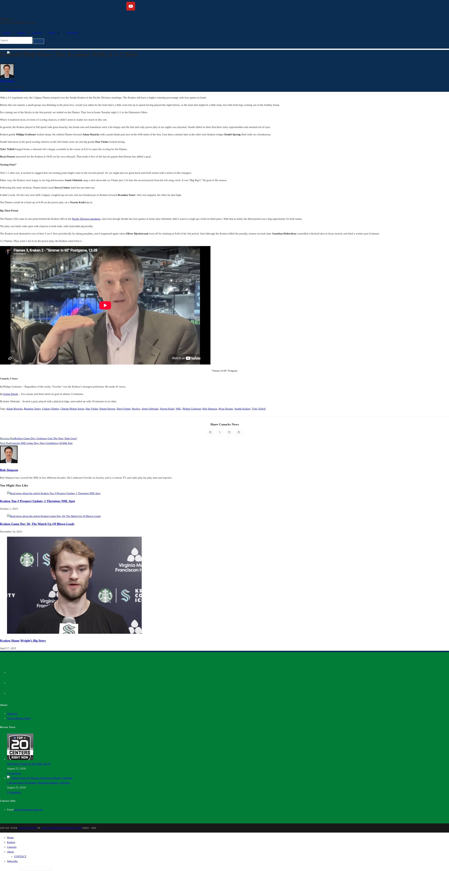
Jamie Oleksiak (150, 408)
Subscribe (72, 32)
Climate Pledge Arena (72, 408)
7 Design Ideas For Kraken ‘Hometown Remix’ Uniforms (38, 782)
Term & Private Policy (19, 718)
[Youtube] (130, 6)
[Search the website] (22, 40)
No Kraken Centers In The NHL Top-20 (29, 763)
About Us (12, 713)
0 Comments (14, 773)
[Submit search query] (38, 41)
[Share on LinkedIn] (229, 432)
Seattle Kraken (14, 90)
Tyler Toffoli (259, 408)
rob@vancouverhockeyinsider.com (28, 810)
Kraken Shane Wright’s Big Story (23, 640)
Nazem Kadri (167, 408)
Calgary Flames (50, 408)
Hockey (136, 408)
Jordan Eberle (10, 394)
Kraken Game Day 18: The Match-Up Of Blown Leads (37, 524)
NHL (178, 408)
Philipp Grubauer (192, 408)
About (52, 32)
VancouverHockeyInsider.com (61, 828)
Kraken (21, 32)
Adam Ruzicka (14, 408)
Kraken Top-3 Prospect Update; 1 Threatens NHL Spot (37, 501)
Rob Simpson (7, 81)
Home (7, 32)
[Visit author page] (9, 462)
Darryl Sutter (123, 408)
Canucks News (27, 828)
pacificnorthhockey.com (18, 22)
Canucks (37, 32)
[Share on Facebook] (210, 432)
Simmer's (7, 19)
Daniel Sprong (107, 408)
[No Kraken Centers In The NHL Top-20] (20, 759)
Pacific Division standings (86, 218)
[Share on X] (219, 432)
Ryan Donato (226, 408)
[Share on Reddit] (238, 432)
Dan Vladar (92, 408)
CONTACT (20, 856)
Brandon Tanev (32, 408)
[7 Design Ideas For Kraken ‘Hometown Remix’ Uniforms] (40, 778)
